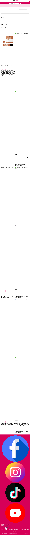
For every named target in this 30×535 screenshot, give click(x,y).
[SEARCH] (19, 3)
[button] (3, 69)
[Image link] (5, 527)
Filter (2, 17)
